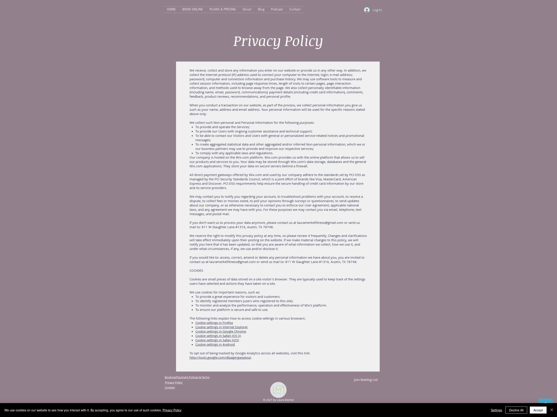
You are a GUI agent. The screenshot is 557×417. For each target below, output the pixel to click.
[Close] (551, 410)
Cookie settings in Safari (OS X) (218, 335)
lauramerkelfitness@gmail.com (320, 222)
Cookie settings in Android (215, 344)
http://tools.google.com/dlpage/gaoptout (220, 357)
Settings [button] (496, 410)
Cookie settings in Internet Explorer (221, 327)
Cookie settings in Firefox (214, 322)
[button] (365, 379)
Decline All (516, 410)
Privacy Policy (172, 410)
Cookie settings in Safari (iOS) (217, 340)
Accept (538, 410)
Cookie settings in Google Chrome (220, 331)
